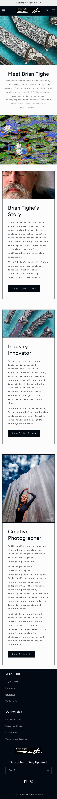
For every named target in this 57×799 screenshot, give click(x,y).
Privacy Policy (14, 732)
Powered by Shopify (36, 794)
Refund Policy (13, 719)
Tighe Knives (13, 681)
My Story (10, 694)
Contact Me (11, 701)
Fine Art (10, 688)
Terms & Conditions (16, 739)
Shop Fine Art (21, 654)
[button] (3, 10)
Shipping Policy (14, 726)
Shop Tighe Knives (24, 288)
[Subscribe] (48, 770)
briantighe (24, 794)
